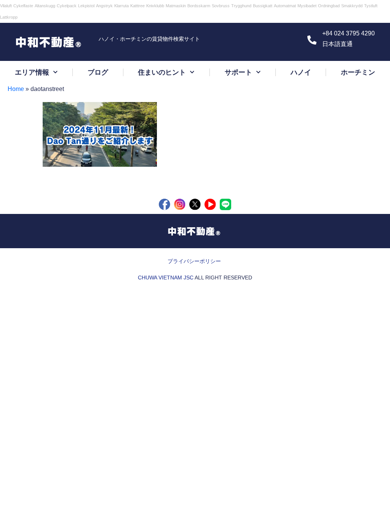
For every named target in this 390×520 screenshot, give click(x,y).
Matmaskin (176, 5)
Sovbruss (221, 5)
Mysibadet (306, 5)
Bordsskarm (198, 5)
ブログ (98, 72)
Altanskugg (45, 5)
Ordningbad (329, 5)
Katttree (137, 5)
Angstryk (104, 5)
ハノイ (301, 72)
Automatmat (285, 5)
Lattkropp (9, 17)
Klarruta (121, 5)
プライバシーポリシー (194, 261)
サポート (238, 72)
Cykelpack (67, 5)
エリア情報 (32, 72)
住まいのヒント (162, 72)
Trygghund (241, 5)
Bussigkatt (262, 5)
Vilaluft (6, 5)
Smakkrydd (352, 5)
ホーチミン (358, 72)
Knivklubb (155, 5)
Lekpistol (86, 5)
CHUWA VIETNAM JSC (165, 277)
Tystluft (370, 5)
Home (16, 89)
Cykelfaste (23, 5)
